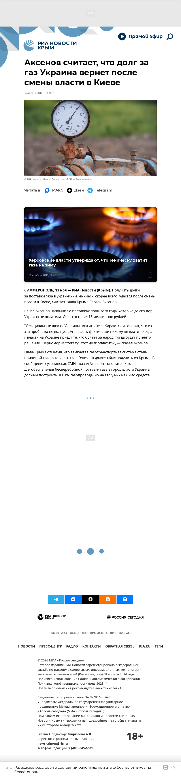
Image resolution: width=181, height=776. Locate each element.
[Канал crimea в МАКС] (125, 599)
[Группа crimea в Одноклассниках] (107, 599)
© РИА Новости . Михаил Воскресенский (46, 179)
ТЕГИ (159, 647)
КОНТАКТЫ (91, 647)
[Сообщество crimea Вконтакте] (73, 599)
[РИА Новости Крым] (50, 45)
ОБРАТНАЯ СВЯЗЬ (120, 647)
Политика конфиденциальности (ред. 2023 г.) (72, 683)
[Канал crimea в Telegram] (56, 599)
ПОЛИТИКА (58, 633)
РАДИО (72, 647)
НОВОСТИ (26, 647)
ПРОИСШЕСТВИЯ (103, 633)
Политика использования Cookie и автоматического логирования (89, 679)
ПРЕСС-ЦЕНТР (50, 647)
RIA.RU (144, 647)
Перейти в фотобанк (81, 179)
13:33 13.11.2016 (33, 92)
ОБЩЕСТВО (79, 633)
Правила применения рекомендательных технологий (79, 688)
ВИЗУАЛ (125, 633)
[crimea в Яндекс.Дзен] (90, 599)
